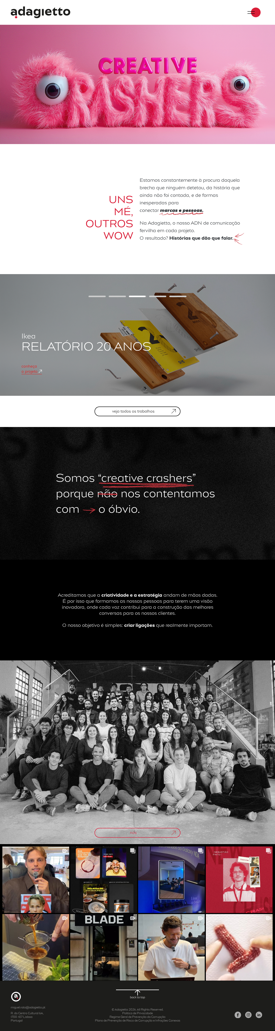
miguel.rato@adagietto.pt (28, 1007)
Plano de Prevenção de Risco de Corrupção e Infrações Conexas (137, 1020)
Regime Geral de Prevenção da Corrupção (137, 1017)
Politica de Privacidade (137, 1013)
